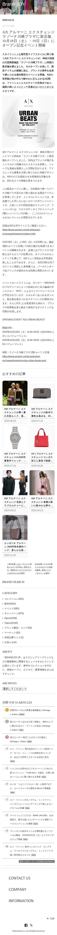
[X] (31, 925)
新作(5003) (10, 603)
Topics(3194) (11, 623)
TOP (52, 918)
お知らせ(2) (10, 642)
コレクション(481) (14, 599)
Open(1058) (10, 618)
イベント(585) (11, 608)
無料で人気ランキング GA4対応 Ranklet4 (35, 861)
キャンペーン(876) (14, 613)
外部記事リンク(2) (14, 637)
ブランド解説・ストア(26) (18, 628)
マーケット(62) (12, 632)
